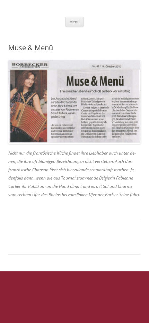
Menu (74, 21)
